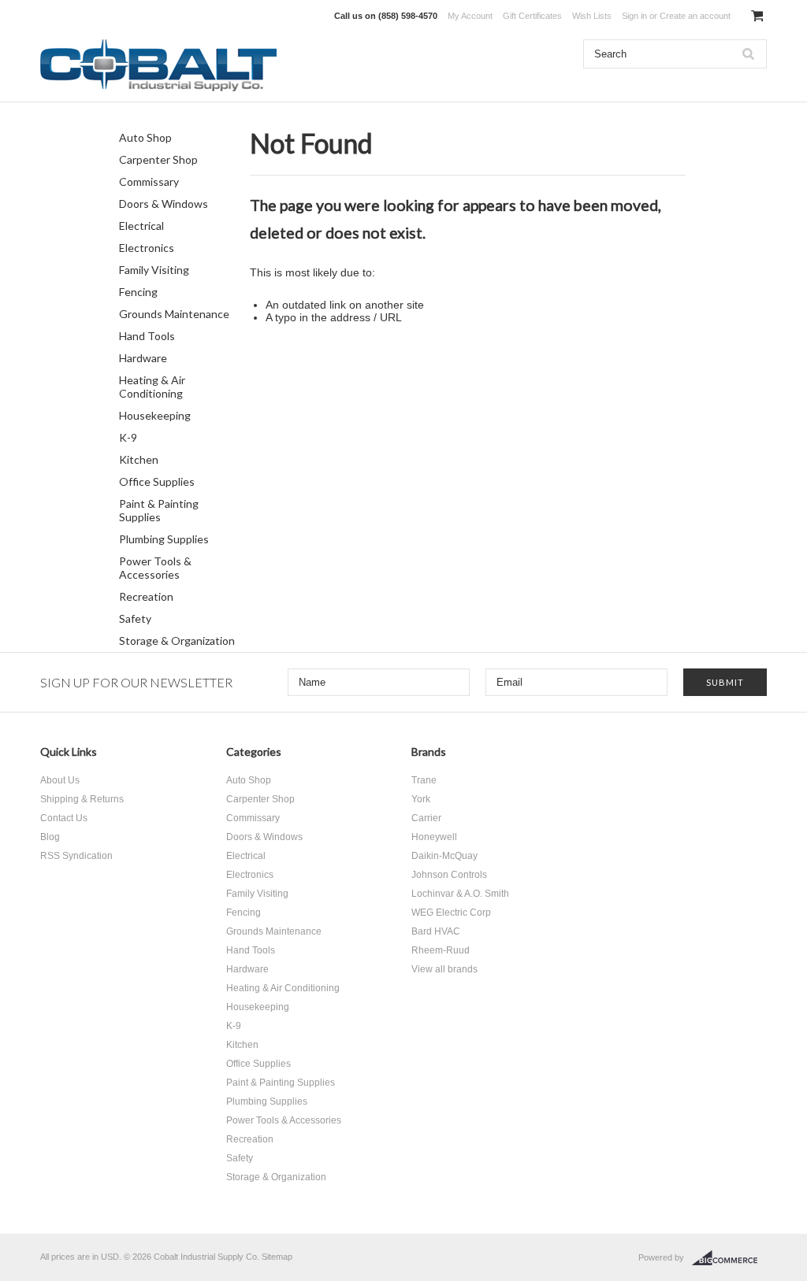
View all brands (444, 969)
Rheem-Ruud (440, 950)
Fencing (138, 291)
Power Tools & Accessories (155, 567)
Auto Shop (145, 137)
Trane (424, 780)
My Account (470, 15)
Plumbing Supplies (164, 539)
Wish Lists (592, 15)
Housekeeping (155, 415)
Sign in (634, 15)
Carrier (426, 818)
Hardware (143, 358)
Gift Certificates (532, 15)
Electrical (141, 225)
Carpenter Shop (158, 159)
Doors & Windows (163, 203)
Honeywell (434, 836)
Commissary (149, 181)
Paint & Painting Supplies (159, 510)
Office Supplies (157, 481)
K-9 (128, 437)
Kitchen (138, 459)
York (420, 799)
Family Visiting (154, 269)
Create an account (695, 15)
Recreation (146, 596)
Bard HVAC (435, 931)
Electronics (146, 247)
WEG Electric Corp (451, 912)
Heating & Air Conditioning (152, 386)
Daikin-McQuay (444, 855)
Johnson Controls (449, 874)
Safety (135, 618)
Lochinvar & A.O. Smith (460, 893)
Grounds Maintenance (174, 313)
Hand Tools (147, 335)
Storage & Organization (177, 640)
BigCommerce (729, 1258)
